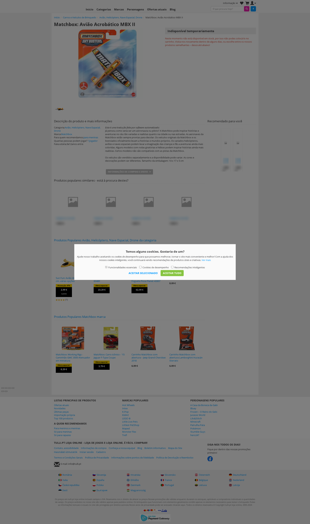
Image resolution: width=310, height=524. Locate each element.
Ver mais (206, 259)
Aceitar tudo (172, 273)
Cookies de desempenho (155, 267)
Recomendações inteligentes (189, 267)
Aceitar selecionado (143, 273)
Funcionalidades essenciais (122, 267)
